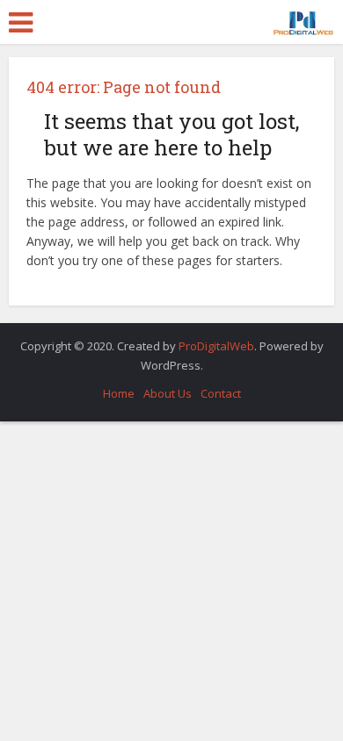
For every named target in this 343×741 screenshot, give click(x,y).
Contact (221, 393)
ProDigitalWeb (216, 346)
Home (119, 393)
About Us (167, 393)
